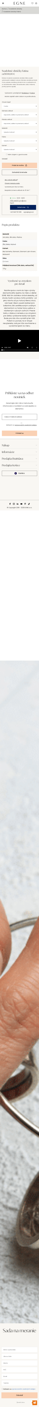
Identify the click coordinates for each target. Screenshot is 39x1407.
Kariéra (20, 473)
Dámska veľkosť (7, 111)
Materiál (4, 128)
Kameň (4, 145)
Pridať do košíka (18, 165)
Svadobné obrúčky (15, 8)
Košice (32, 93)
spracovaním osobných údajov (26, 425)
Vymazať (4, 159)
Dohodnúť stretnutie (19, 172)
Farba (4, 137)
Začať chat (21, 207)
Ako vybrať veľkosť (11, 180)
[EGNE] (19, 3)
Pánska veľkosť (7, 119)
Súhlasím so (19, 1389)
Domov (4, 8)
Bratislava (25, 93)
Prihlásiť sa (19, 433)
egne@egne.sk (29, 212)
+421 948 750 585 (15, 212)
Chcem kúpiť (6, 102)
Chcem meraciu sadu (12, 183)
